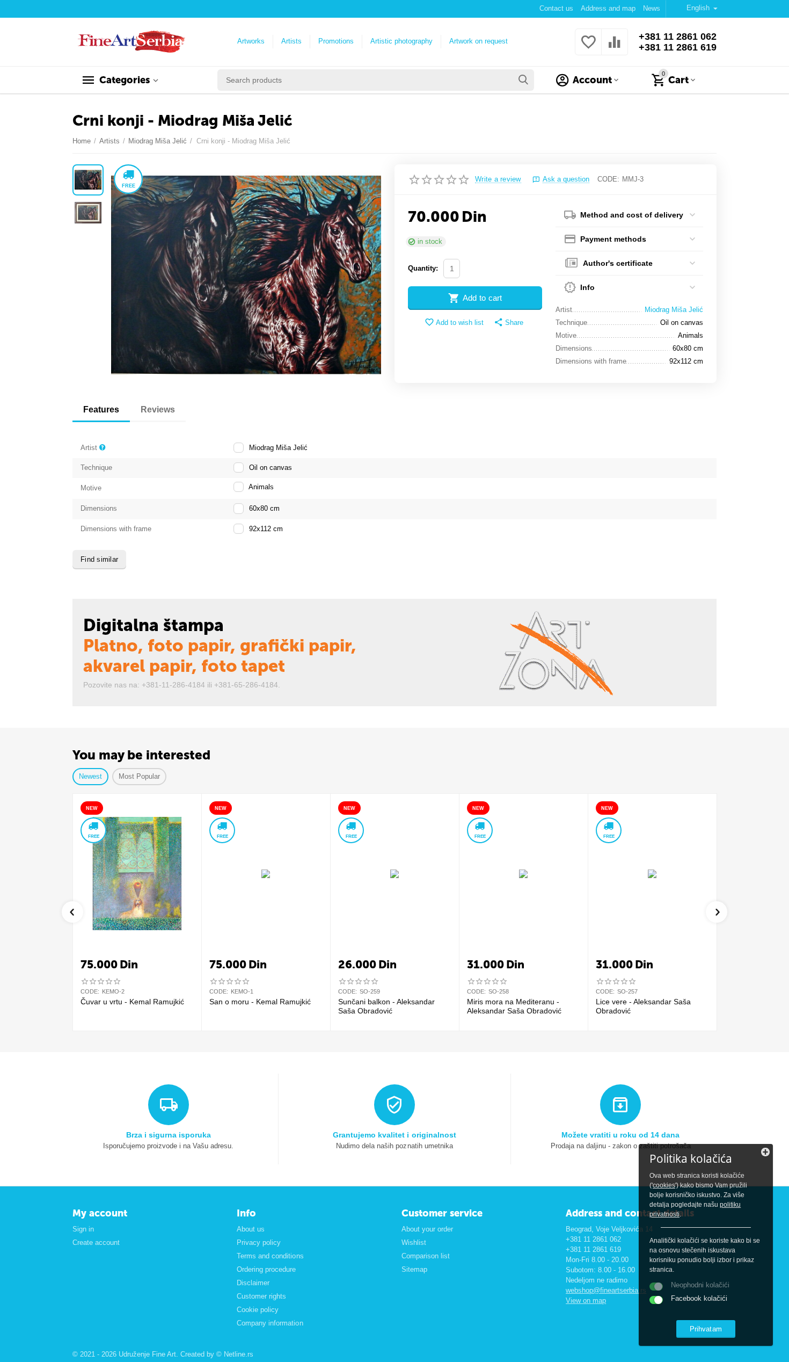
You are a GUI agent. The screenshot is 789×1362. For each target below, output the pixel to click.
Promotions (336, 41)
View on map (586, 1300)
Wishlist (413, 1242)
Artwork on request (478, 41)
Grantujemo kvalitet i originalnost (394, 1135)
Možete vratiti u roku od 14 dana (620, 1135)
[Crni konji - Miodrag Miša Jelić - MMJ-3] (246, 275)
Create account (96, 1242)
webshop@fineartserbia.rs (606, 1290)
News (651, 8)
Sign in (83, 1229)
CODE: (608, 179)
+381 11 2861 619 (678, 47)
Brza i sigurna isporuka (168, 1135)
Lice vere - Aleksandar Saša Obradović (643, 1006)
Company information (270, 1323)
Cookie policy (258, 1310)
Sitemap (414, 1269)
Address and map (608, 8)
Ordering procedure (266, 1269)
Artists (291, 41)
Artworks (251, 41)
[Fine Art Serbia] (129, 41)
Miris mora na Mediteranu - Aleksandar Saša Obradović (514, 1006)
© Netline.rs (234, 1354)
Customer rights (261, 1296)
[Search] (523, 80)
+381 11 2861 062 (678, 36)
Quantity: (423, 268)
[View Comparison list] (614, 48)
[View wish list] (588, 48)
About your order (427, 1229)
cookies (664, 1185)
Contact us (556, 8)
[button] (508, 323)
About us (251, 1229)
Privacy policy (259, 1242)
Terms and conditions (270, 1256)
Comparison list (425, 1256)
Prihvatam (705, 1329)
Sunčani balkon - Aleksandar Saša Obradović (386, 1006)
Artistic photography (401, 41)
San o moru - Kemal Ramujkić (260, 1001)
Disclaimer (253, 1283)
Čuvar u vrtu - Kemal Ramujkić (132, 1001)
